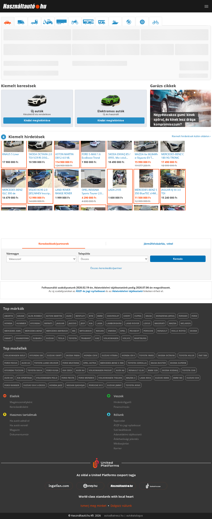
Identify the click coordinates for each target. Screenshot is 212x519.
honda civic (91, 355)
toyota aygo (133, 385)
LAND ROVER (132, 323)
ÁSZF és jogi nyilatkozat (90, 291)
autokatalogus (134, 515)
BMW (100, 315)
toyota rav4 (35, 370)
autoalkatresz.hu (114, 515)
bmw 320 (153, 370)
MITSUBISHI (86, 330)
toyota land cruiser (46, 362)
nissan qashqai (75, 385)
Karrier (118, 448)
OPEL (122, 330)
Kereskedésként (19, 407)
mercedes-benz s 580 (112, 362)
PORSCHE (148, 330)
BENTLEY (80, 315)
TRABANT (86, 338)
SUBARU (37, 338)
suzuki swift (54, 355)
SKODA (193, 330)
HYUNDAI (35, 323)
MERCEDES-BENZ (33, 330)
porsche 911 (96, 385)
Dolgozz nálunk (121, 506)
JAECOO (72, 323)
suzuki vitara (110, 355)
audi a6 (120, 370)
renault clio (136, 370)
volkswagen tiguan (110, 377)
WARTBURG (140, 338)
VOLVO (126, 338)
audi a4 (80, 370)
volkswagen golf (14, 355)
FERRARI (183, 315)
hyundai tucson (13, 370)
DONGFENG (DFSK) (165, 315)
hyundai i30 (36, 355)
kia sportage (24, 377)
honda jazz (55, 385)
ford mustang (71, 362)
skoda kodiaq (170, 370)
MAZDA (172, 323)
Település (84, 253)
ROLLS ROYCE (178, 330)
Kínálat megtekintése (37, 120)
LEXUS (146, 323)
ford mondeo (86, 377)
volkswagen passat (100, 370)
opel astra (89, 362)
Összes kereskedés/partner (106, 268)
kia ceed (67, 370)
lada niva (145, 377)
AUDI (68, 315)
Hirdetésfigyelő (122, 402)
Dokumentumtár (19, 434)
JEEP (83, 323)
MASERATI (159, 323)
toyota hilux (186, 355)
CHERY (126, 315)
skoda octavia (166, 355)
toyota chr (188, 370)
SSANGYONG (22, 338)
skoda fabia (73, 355)
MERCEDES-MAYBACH (57, 330)
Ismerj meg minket (93, 506)
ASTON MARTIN (54, 315)
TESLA (61, 338)
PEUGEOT (134, 330)
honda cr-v (128, 355)
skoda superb (178, 362)
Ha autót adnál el (19, 420)
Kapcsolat (119, 420)
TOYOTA (73, 338)
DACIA (149, 315)
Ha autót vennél (19, 425)
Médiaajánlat (121, 443)
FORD (194, 315)
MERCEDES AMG (12, 330)
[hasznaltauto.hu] (23, 6)
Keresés (178, 259)
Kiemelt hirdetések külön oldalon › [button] (191, 136)
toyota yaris (146, 355)
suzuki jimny (114, 385)
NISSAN (100, 330)
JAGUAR (60, 323)
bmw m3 (177, 377)
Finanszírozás (121, 407)
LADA (99, 323)
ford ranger (11, 385)
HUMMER (21, 323)
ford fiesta (67, 377)
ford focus (10, 362)
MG (73, 330)
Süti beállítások (122, 430)
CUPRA (137, 315)
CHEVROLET (113, 315)
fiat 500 (203, 355)
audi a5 (8, 377)
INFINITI (48, 323)
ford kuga (52, 370)
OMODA (112, 330)
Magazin (15, 430)
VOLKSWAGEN (111, 338)
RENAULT (162, 330)
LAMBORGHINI (114, 323)
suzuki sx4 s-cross (34, 385)
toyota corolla (137, 362)
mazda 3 (130, 377)
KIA (91, 323)
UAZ (97, 338)
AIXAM (20, 315)
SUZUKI (50, 338)
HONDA (8, 323)
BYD (91, 315)
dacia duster (158, 362)
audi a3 (26, 362)
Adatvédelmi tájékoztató (127, 291)
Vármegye (12, 253)
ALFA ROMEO (35, 315)
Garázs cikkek (163, 85)
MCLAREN (186, 323)
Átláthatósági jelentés (126, 439)
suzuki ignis (162, 377)
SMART (8, 338)
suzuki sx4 (193, 377)
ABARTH (8, 315)
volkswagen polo (46, 377)
